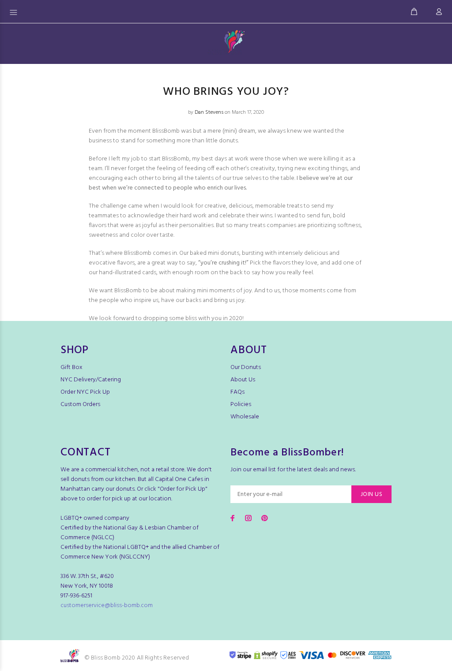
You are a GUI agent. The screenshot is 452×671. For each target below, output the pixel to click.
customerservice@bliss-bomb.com (106, 605)
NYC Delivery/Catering (90, 380)
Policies (240, 404)
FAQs (237, 392)
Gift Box (71, 367)
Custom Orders (80, 404)
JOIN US (371, 494)
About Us (242, 380)
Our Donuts (245, 367)
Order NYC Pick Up (85, 392)
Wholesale (244, 417)
